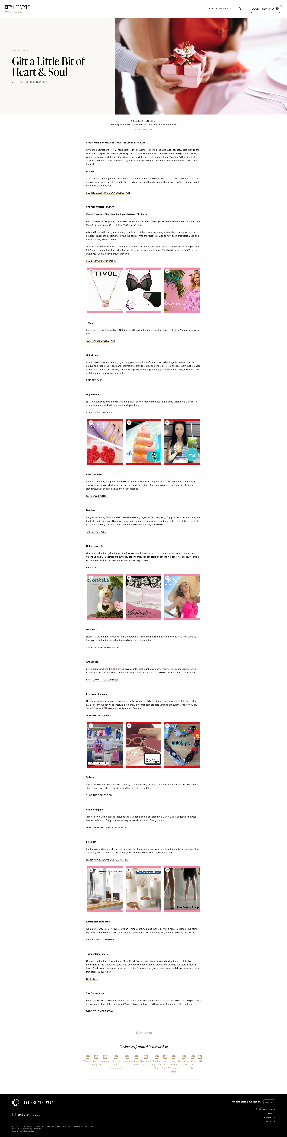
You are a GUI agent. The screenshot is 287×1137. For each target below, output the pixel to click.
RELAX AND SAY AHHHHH (100, 939)
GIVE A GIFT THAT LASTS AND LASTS (106, 827)
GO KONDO (92, 979)
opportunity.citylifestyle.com (23, 1131)
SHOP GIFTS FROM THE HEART (102, 647)
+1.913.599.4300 (71, 1126)
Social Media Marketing (265, 1109)
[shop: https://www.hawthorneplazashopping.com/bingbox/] (129, 422)
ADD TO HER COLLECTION (100, 340)
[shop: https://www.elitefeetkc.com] (167, 725)
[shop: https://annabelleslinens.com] (129, 577)
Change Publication (15, 12)
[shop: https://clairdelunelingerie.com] (129, 271)
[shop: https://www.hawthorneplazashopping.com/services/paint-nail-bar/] (90, 422)
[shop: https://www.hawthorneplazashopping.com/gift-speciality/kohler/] (90, 870)
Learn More (269, 1102)
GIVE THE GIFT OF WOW (99, 715)
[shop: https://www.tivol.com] (90, 271)
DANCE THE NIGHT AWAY (99, 1011)
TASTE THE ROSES (96, 531)
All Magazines (269, 1117)
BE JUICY (91, 567)
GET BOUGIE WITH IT (97, 495)
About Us (271, 1113)
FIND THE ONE (94, 380)
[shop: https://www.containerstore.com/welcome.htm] (129, 870)
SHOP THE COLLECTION (99, 795)
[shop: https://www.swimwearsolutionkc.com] (167, 577)
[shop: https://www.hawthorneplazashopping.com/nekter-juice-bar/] (167, 422)
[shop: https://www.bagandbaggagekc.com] (129, 725)
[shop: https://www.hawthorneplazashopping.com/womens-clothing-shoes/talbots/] (90, 725)
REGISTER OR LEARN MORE (101, 260)
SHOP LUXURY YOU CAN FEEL (102, 679)
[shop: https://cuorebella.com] (90, 577)
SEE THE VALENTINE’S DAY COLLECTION (108, 192)
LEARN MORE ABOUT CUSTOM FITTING (107, 859)
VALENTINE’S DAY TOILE (99, 412)
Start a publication (220, 8)
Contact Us (270, 1121)
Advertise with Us (263, 8)
